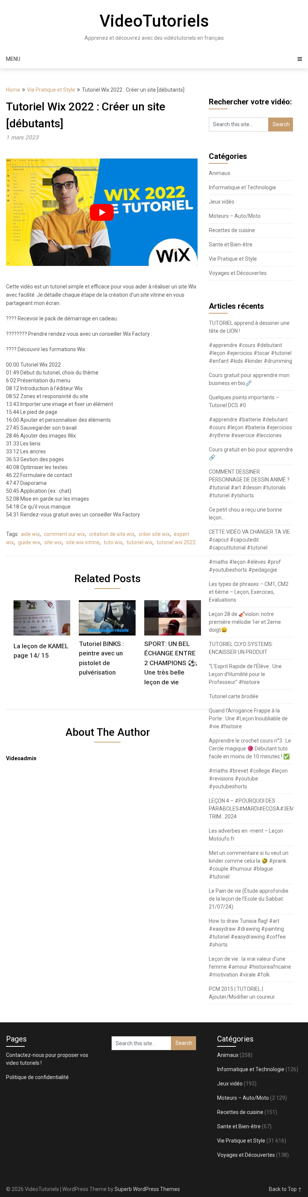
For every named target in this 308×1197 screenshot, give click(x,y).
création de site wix (111, 534)
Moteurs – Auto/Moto (235, 216)
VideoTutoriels (154, 21)
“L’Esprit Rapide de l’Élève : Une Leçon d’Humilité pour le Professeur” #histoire (245, 674)
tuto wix (113, 542)
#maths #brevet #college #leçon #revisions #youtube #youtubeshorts (248, 778)
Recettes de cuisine (232, 230)
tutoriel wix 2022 (176, 542)
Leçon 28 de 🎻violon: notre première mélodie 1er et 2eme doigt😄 (245, 622)
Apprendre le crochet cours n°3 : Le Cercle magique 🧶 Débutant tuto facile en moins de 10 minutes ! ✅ (250, 748)
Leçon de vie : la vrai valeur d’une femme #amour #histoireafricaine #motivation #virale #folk (250, 967)
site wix (53, 542)
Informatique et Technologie (242, 187)
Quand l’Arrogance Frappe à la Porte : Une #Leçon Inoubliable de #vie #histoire (248, 718)
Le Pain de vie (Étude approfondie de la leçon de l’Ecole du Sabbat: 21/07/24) (248, 899)
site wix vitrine (83, 542)
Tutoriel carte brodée (233, 696)
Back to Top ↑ (285, 1189)
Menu (13, 59)
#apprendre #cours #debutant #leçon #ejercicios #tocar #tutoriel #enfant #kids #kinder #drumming (250, 353)
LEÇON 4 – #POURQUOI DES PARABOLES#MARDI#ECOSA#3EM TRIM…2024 (251, 809)
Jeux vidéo (221, 202)
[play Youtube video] (102, 212)
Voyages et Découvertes (238, 273)
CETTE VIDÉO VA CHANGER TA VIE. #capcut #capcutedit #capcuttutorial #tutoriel (250, 540)
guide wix (29, 542)
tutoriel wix (139, 542)
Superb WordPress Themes (147, 1189)
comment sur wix (64, 534)
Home (13, 90)
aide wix (30, 534)
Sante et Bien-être (230, 245)
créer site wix (154, 534)
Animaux (219, 173)
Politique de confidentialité (37, 1077)
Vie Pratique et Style (51, 90)
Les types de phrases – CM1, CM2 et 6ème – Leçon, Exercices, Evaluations (248, 592)
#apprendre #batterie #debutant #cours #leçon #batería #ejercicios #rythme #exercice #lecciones (250, 427)
